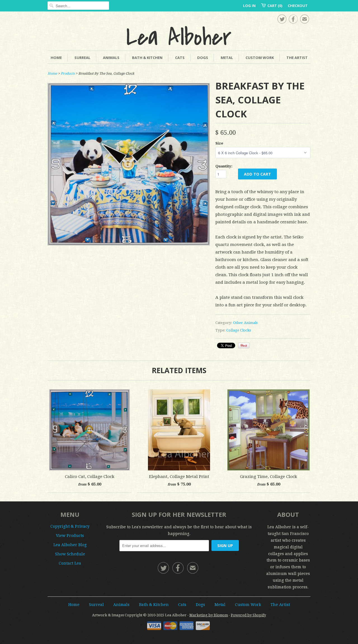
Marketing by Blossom (208, 615)
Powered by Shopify (248, 615)
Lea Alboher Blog (70, 545)
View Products (70, 535)
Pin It (243, 345)
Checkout (298, 5)
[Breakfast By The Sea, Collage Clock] (129, 244)
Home (56, 57)
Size (219, 143)
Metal (227, 57)
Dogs (202, 57)
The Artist (297, 57)
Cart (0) (274, 5)
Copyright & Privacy (70, 526)
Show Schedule (70, 554)
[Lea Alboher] (179, 35)
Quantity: (223, 166)
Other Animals (245, 323)
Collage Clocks (238, 330)
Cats (180, 57)
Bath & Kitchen (147, 57)
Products (68, 73)
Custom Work (260, 57)
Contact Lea (70, 563)
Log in (249, 5)
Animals (111, 57)
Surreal (82, 57)
